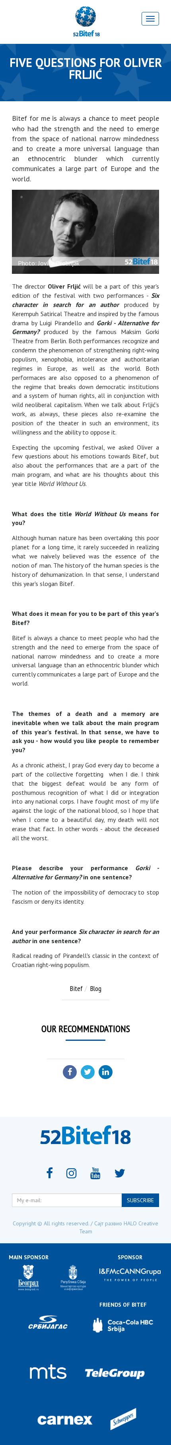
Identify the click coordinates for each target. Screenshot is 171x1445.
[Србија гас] (47, 1325)
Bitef (76, 988)
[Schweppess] (123, 1420)
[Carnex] (65, 1420)
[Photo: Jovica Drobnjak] (85, 232)
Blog (95, 988)
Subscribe (140, 1200)
